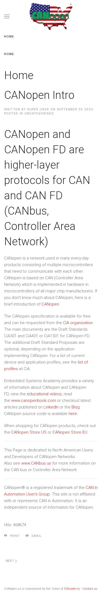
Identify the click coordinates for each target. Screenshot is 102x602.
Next (10, 561)
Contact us (89, 589)
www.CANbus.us (36, 463)
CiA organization (78, 322)
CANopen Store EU (69, 432)
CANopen (50, 304)
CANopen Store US (29, 432)
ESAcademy (72, 589)
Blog (76, 407)
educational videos (44, 393)
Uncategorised (39, 113)
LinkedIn (51, 407)
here (73, 413)
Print (14, 536)
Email (36, 536)
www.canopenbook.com (33, 400)
